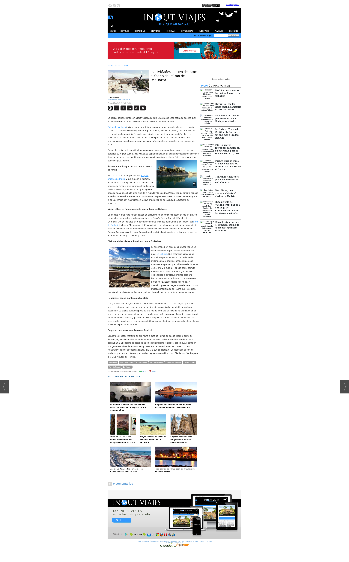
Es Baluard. (162, 254)
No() (153, 371)
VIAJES (113, 31)
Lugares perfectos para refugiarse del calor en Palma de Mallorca (181, 439)
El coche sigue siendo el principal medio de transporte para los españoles (227, 226)
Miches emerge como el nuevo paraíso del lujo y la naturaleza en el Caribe (228, 165)
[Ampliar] (128, 92)
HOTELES (125, 31)
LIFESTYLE (204, 31)
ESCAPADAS (140, 31)
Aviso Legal (208, 541)
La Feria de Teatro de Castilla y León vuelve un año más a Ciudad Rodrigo (227, 133)
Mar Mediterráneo (156, 363)
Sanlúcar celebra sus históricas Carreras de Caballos (227, 93)
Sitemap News (164, 541)
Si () (144, 371)
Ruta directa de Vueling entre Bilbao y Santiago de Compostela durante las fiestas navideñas (227, 208)
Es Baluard (127, 367)
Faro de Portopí (115, 367)
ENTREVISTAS (187, 31)
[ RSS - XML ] (181, 541)
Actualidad (113, 363)
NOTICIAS (170, 31)
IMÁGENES (233, 31)
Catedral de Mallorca (173, 363)
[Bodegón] (174, 514)
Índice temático (155, 541)
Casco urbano (141, 363)
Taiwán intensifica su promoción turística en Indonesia (227, 179)
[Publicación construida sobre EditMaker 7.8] (182, 546)
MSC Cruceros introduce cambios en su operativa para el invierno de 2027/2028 (227, 149)
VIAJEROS (219, 31)
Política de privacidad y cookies (195, 541)
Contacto (180, 542)
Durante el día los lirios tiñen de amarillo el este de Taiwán (228, 107)
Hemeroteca (145, 541)
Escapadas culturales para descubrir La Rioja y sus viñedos (227, 118)
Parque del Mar (189, 363)
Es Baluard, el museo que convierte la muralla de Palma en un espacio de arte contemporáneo (128, 407)
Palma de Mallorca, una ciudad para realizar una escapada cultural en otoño (122, 439)
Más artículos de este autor (119, 99)
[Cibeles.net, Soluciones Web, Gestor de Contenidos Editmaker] (168, 546)
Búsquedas (173, 541)
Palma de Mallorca (117, 127)
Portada (139, 541)
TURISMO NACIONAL (118, 65)
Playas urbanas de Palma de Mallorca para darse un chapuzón (153, 439)
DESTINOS (155, 31)
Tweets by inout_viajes (221, 79)
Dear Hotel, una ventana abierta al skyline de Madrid (225, 193)
